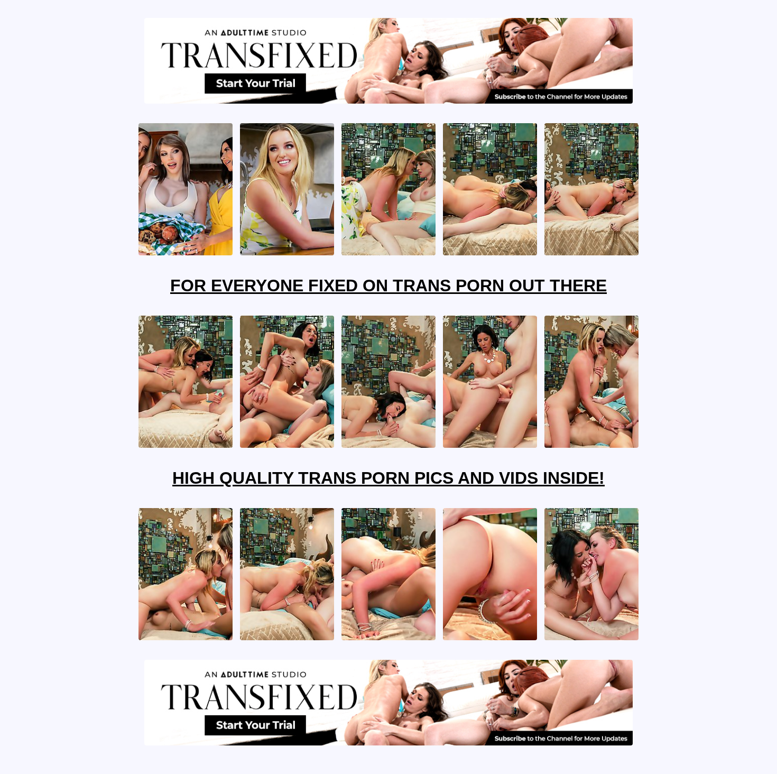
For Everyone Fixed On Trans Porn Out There (388, 285)
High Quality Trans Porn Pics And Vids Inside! (388, 477)
